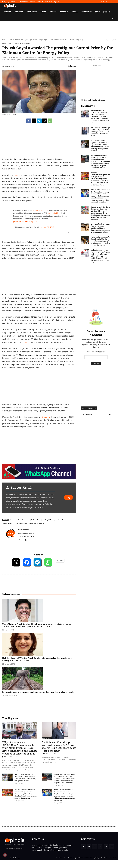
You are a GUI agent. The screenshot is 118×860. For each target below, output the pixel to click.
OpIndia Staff (71, 66)
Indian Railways (36, 520)
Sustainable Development (37, 523)
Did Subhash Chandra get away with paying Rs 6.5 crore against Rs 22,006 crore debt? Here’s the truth (59, 746)
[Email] (44, 121)
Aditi (43, 754)
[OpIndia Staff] (10, 534)
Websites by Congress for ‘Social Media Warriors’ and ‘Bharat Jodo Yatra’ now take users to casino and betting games (100, 241)
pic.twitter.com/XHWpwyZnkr (25, 221)
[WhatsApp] (111, 1)
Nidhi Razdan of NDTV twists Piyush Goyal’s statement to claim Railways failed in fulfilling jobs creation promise (37, 659)
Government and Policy (15, 40)
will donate (45, 417)
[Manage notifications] (5, 855)
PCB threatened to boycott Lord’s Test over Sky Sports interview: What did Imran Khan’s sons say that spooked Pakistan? (25, 777)
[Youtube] (114, 1)
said (26, 342)
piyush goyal (61, 520)
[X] (109, 1)
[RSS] (106, 1)
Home (4, 40)
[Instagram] (104, 1)
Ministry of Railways (49, 520)
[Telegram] (39, 121)
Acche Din (13, 520)
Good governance (23, 520)
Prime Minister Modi (21, 523)
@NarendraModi (53, 213)
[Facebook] (101, 1)
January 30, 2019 (47, 227)
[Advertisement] (44, 814)
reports (17, 175)
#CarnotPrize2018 (40, 210)
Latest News (88, 105)
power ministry (7, 523)
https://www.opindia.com (26, 533)
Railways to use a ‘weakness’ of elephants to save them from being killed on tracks (38, 692)
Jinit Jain (5, 757)
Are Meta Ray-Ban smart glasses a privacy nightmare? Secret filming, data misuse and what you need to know (100, 228)
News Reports (26, 43)
